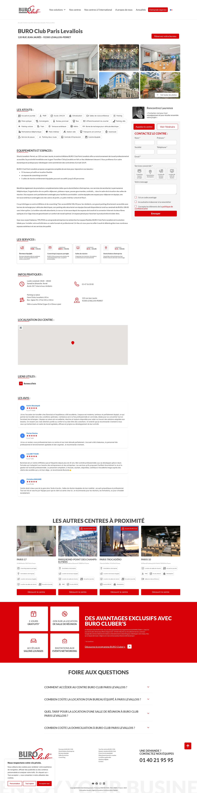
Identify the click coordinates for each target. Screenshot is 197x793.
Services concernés (144, 166)
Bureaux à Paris (30, 383)
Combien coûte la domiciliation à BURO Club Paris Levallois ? (89, 727)
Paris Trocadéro (111, 559)
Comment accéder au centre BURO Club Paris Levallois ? (85, 687)
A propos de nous (123, 9)
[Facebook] (96, 783)
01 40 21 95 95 (156, 760)
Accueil (20, 23)
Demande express (158, 9)
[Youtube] (93, 783)
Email (138, 156)
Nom (137, 138)
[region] (30, 773)
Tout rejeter (29, 783)
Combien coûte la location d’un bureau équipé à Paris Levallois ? (92, 699)
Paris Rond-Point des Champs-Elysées (77, 560)
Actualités (141, 9)
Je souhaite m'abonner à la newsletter (154, 202)
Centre (25, 23)
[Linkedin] (104, 783)
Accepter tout (44, 783)
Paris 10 (146, 559)
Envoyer (155, 213)
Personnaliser (15, 783)
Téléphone (162, 147)
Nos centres (75, 9)
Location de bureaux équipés (36, 23)
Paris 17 (22, 559)
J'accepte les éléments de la (154, 207)
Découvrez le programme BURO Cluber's (105, 646)
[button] (19, 541)
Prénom (161, 138)
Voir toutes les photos (168, 95)
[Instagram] (100, 783)
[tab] (98, 687)
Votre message (141, 182)
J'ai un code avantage (147, 197)
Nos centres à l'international (98, 9)
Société (138, 147)
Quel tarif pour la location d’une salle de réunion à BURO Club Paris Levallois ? (91, 713)
